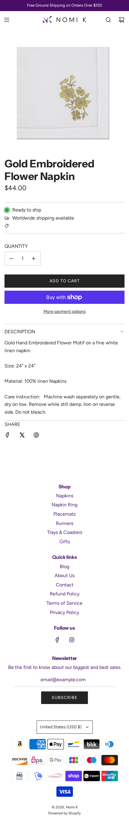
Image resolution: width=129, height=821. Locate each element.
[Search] (108, 19)
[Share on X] (21, 436)
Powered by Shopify (64, 813)
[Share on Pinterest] (36, 436)
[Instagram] (71, 639)
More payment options (65, 311)
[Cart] (121, 19)
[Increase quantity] (33, 258)
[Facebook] (57, 639)
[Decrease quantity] (11, 258)
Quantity (16, 246)
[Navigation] (6, 19)
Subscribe (64, 697)
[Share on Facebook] (7, 436)
